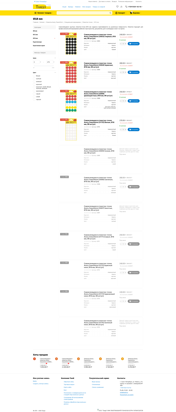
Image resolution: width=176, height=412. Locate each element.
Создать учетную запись (40, 383)
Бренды (70, 7)
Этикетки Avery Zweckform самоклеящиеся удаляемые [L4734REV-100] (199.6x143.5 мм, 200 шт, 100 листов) (91, 360)
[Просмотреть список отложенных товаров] (117, 6)
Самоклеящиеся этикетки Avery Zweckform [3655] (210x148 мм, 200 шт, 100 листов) (68, 360)
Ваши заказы (96, 381)
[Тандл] (42, 6)
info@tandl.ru (124, 392)
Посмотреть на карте (126, 394)
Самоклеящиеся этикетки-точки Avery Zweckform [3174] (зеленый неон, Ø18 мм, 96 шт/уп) (98, 323)
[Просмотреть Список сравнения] (121, 6)
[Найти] (110, 13)
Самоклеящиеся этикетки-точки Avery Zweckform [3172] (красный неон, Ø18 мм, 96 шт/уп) (98, 265)
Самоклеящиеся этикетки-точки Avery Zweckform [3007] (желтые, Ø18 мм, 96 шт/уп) (98, 208)
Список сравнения (98, 387)
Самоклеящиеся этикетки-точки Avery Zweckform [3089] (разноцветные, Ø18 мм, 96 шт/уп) (98, 94)
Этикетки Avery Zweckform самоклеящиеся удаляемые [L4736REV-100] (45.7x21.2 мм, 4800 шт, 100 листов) (134, 360)
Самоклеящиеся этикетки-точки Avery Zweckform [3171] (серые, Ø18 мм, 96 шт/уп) (99, 237)
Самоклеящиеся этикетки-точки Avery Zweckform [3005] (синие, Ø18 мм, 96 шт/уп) (99, 151)
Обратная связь (69, 381)
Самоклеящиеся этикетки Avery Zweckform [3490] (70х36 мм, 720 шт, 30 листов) (47, 360)
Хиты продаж (86, 7)
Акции (64, 7)
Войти (35, 381)
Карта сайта (67, 387)
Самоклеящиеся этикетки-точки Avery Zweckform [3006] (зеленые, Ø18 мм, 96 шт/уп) (98, 179)
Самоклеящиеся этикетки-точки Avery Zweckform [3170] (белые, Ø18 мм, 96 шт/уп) (99, 122)
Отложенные (96, 384)
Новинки (77, 7)
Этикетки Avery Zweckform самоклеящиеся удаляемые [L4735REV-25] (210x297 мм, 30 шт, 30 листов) (112, 360)
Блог (65, 390)
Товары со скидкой (99, 7)
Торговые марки (69, 384)
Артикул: (94, 41)
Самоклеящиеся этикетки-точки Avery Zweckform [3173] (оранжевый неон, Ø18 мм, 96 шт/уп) (99, 294)
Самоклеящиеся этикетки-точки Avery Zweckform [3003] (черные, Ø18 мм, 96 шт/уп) (100, 36)
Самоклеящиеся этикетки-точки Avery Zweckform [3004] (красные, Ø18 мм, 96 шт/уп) (98, 65)
